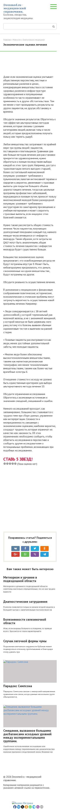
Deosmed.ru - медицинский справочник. (15, 8)
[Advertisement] (30, 64)
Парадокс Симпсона (17, 686)
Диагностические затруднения (25, 602)
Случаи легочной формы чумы (24, 641)
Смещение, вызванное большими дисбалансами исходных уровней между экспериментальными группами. (27, 736)
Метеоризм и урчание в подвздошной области (20, 579)
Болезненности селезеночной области (24, 621)
